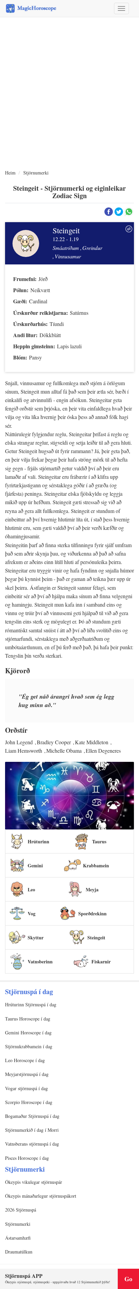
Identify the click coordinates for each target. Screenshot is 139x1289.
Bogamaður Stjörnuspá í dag (32, 1116)
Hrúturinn (38, 841)
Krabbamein (96, 865)
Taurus (99, 841)
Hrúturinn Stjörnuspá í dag (30, 1004)
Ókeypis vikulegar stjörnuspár (33, 1182)
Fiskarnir (101, 961)
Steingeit (96, 937)
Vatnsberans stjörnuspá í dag (32, 1144)
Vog (31, 913)
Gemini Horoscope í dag (28, 1032)
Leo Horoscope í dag (25, 1060)
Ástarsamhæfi (18, 1238)
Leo (31, 889)
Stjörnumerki (36, 172)
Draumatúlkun (18, 1251)
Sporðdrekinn (92, 913)
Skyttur (36, 937)
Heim (10, 172)
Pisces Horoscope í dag (27, 1158)
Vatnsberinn (40, 961)
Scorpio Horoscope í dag (28, 1102)
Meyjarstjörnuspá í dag (27, 1074)
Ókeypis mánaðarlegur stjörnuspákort (40, 1196)
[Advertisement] (69, 93)
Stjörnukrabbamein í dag (28, 1046)
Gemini (35, 865)
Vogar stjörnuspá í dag (26, 1088)
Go (128, 1278)
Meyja (92, 889)
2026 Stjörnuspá (20, 1209)
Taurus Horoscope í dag (27, 1018)
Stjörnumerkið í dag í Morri (32, 1130)
